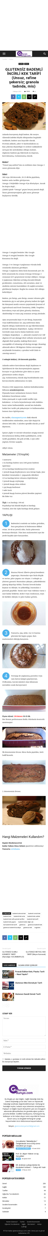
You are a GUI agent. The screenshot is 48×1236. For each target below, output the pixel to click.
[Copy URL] (34, 96)
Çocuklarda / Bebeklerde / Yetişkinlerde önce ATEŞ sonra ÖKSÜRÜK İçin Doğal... (28, 1143)
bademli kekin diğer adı (25, 922)
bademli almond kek (19, 913)
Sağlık (23, 1224)
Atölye (39, 1224)
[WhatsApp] (24, 96)
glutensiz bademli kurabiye (12, 927)
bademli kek (7, 916)
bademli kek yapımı (9, 922)
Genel (5, 1000)
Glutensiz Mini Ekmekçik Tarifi (28, 983)
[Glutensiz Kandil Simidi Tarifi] (8, 997)
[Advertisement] (24, 25)
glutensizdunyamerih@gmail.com (27, 1126)
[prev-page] (3, 1005)
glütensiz (22, 925)
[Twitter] (18, 96)
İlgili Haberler (9, 965)
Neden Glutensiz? (12, 1222)
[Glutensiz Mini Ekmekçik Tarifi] (8, 986)
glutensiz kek (27, 927)
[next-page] (7, 1005)
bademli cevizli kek (34, 913)
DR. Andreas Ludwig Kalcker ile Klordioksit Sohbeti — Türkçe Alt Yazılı (30, 1166)
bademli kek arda (19, 916)
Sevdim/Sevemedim (33, 1222)
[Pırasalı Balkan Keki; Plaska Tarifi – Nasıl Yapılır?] (8, 974)
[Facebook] (13, 96)
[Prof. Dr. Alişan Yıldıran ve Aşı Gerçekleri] (8, 1157)
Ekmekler (5, 977)
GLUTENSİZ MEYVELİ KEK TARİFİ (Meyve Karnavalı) (36, 953)
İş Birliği (24, 1227)
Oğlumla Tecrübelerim (23, 1148)
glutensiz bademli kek (35, 925)
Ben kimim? (31, 1224)
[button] (4, 54)
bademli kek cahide (33, 916)
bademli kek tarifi (32, 919)
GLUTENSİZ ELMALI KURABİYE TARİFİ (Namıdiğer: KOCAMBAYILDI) (13, 954)
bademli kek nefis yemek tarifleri (13, 919)
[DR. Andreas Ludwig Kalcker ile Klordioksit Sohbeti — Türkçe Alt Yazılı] (8, 1168)
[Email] (29, 96)
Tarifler (4, 59)
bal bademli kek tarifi (10, 925)
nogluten (37, 927)
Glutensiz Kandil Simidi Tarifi (28, 994)
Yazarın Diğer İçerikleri (27, 965)
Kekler (11, 59)
